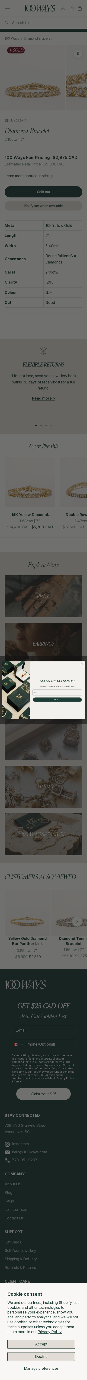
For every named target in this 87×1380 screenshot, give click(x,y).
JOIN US (57, 699)
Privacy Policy (50, 1331)
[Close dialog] (82, 664)
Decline (41, 1356)
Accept (41, 1344)
